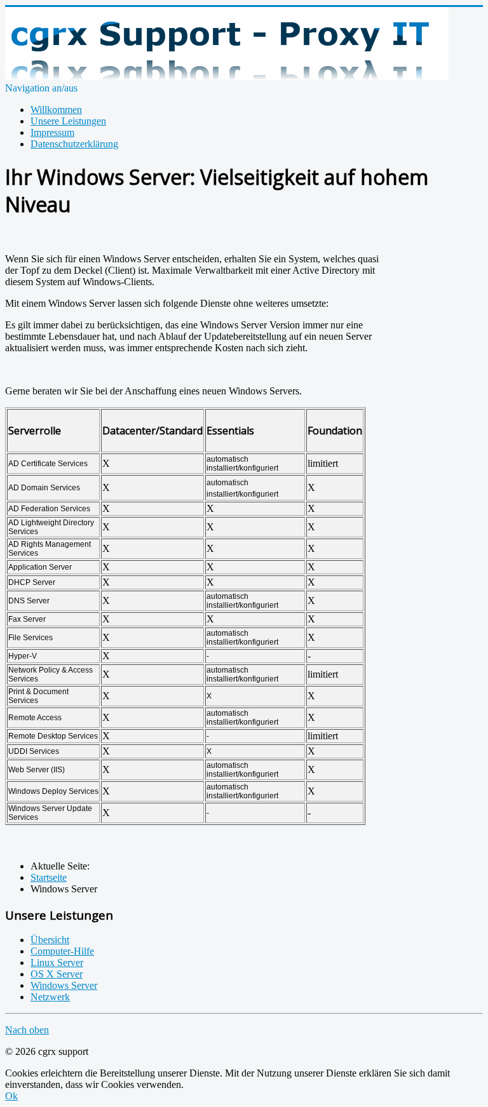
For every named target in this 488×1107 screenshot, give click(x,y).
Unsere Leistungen (68, 121)
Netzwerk (50, 996)
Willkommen (56, 109)
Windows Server (63, 985)
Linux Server (56, 962)
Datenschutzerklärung (74, 143)
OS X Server (56, 974)
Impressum (52, 132)
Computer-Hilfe (62, 951)
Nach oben (27, 1029)
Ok (11, 1095)
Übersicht (49, 939)
